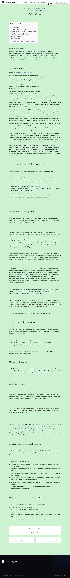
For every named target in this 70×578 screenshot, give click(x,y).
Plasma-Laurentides (35, 2)
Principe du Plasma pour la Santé (19, 29)
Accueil (26, 2)
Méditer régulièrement (16, 36)
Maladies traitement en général (33, 8)
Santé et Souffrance (16, 27)
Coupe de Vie (38, 431)
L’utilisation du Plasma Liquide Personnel (21, 40)
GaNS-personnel (51, 450)
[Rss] (3, 565)
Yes (33, 532)
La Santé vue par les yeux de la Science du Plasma (23, 31)
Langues (43, 2)
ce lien (11, 375)
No (38, 532)
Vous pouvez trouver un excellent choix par (49, 373)
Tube (53, 431)
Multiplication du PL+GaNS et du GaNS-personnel (23, 41)
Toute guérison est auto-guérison (19, 33)
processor (37, 17)
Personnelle (45, 431)
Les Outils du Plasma (16, 38)
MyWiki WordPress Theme (62, 575)
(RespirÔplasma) (20, 433)
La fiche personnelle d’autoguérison (20, 34)
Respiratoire (12, 433)
